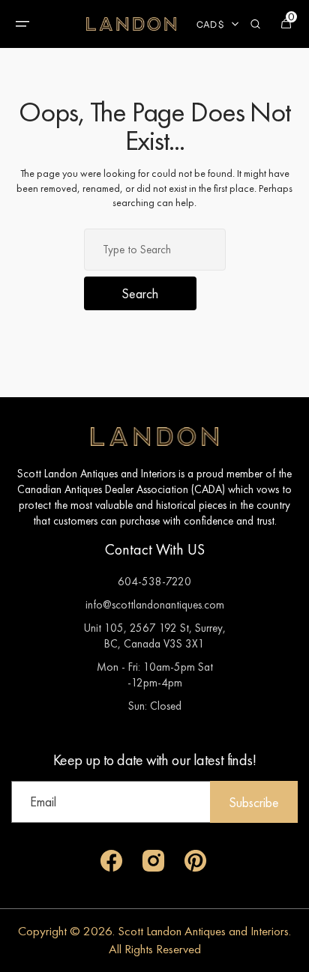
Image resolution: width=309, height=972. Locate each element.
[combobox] (155, 250)
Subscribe (254, 802)
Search (140, 293)
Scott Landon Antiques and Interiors (203, 931)
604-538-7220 (154, 581)
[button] (22, 23)
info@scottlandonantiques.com (155, 604)
